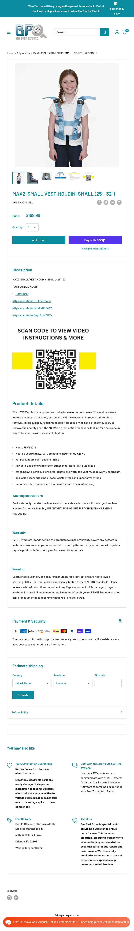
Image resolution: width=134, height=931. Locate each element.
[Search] (104, 32)
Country (17, 675)
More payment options (95, 248)
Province (59, 675)
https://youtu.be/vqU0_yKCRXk (32, 315)
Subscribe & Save (117, 11)
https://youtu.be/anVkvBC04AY (32, 308)
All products (23, 53)
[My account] (117, 32)
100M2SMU (22, 293)
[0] (124, 32)
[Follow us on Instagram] (9, 897)
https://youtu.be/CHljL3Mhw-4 (31, 300)
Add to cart (39, 240)
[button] (66, 922)
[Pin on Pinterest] (105, 202)
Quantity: (18, 227)
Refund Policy (20, 712)
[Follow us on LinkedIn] (16, 897)
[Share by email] (119, 202)
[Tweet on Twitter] (112, 202)
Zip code (100, 675)
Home (10, 53)
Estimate (23, 695)
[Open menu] (8, 32)
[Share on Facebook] (99, 202)
